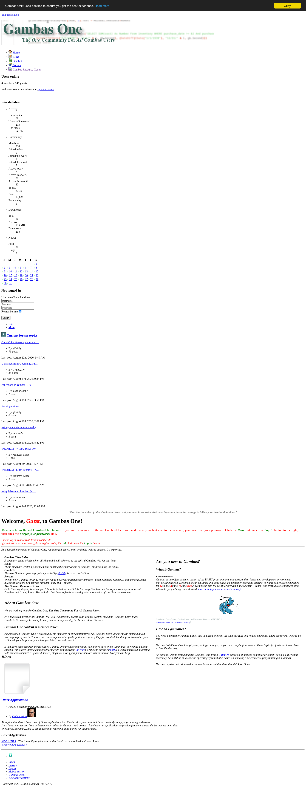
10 (10, 271)
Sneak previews (10, 406)
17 (10, 275)
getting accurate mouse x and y (18, 427)
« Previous (7, 744)
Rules (11, 761)
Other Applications (14, 700)
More (11, 327)
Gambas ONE (16, 774)
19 (21, 275)
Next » (23, 744)
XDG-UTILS (8, 741)
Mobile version (16, 771)
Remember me (9, 311)
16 (5, 275)
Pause (16, 744)
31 (10, 283)
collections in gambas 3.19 (16, 384)
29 (37, 279)
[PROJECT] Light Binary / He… (20, 469)
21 (31, 275)
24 (10, 279)
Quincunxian (19, 716)
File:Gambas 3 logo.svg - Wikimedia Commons (173, 622)
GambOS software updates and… (20, 342)
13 (26, 271)
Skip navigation (10, 14)
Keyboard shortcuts (19, 777)
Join (10, 324)
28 (31, 279)
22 (37, 275)
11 (15, 271)
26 (21, 279)
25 (15, 279)
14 (31, 271)
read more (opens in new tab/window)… (220, 589)
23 (5, 279)
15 (37, 271)
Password (6, 304)
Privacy (12, 765)
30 (5, 283)
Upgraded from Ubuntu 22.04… (19, 363)
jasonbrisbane (46, 89)
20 (26, 275)
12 (21, 271)
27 (26, 279)
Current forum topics (22, 335)
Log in (12, 768)
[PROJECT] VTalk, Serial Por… (19, 448)
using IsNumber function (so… (18, 491)
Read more (102, 6)
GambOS (224, 654)
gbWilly (62, 573)
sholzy (112, 649)
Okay (287, 5)
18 (15, 275)
